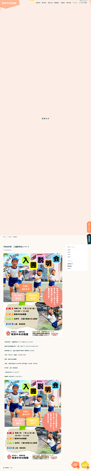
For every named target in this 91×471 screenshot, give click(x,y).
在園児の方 (70, 263)
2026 (68, 249)
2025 (68, 252)
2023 (68, 257)
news (11, 467)
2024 (68, 254)
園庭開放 (7, 467)
